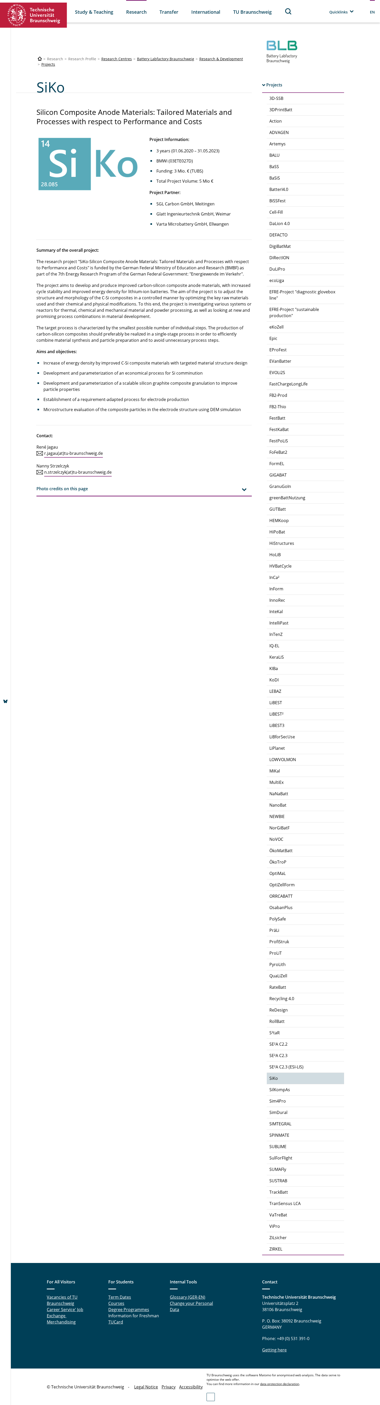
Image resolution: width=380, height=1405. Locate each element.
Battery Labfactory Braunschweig (165, 58)
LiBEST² (276, 714)
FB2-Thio (277, 407)
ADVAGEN (279, 132)
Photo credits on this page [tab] (62, 489)
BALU (274, 155)
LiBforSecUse (282, 737)
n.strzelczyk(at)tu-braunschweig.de (78, 472)
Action (275, 121)
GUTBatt (277, 509)
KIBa (273, 668)
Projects (48, 64)
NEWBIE (277, 816)
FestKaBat (279, 429)
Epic (273, 338)
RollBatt (277, 1021)
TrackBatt (278, 1192)
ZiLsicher (278, 1237)
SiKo (273, 1078)
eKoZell (276, 327)
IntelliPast (278, 623)
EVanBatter (280, 361)
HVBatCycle (280, 566)
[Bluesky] (5, 702)
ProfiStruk (279, 942)
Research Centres (116, 58)
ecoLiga (276, 280)
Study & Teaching (94, 12)
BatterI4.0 (278, 189)
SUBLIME (277, 1146)
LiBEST (275, 702)
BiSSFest (277, 201)
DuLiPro (277, 269)
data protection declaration (279, 1384)
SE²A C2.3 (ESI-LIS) (286, 1067)
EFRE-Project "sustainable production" (294, 312)
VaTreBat (278, 1215)
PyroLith (277, 964)
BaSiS (274, 178)
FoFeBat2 (278, 452)
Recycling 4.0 (281, 998)
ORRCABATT (281, 896)
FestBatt (277, 418)
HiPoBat (277, 532)
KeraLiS (276, 657)
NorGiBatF (279, 828)
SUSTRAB (278, 1181)
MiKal (274, 771)
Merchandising (61, 1322)
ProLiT (275, 953)
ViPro (274, 1226)
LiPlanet (277, 748)
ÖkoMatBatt (281, 850)
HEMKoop (279, 520)
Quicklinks (338, 12)
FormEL (276, 463)
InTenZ (276, 634)
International (205, 12)
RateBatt (277, 987)
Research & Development (221, 58)
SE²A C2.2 (278, 1044)
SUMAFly (277, 1169)
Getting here (274, 1350)
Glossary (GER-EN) (187, 1297)
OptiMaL (277, 873)
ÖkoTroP (277, 862)
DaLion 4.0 (279, 223)
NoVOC (276, 839)
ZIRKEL (275, 1249)
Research (136, 12)
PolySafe (277, 919)
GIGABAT (278, 475)
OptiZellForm (282, 885)
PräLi (274, 930)
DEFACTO (278, 235)
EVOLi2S (277, 372)
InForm (276, 589)
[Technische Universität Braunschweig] (33, 15)
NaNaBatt (278, 794)
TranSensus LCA (285, 1203)
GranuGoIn (280, 486)
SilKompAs (279, 1089)
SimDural (278, 1112)
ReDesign (278, 1010)
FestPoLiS (278, 441)
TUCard (115, 1322)
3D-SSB (276, 98)
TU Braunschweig (252, 12)
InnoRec (277, 600)
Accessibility (191, 1387)
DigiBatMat (280, 246)
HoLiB (275, 554)
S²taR (274, 1033)
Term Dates (119, 1297)
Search (288, 11)
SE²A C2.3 (278, 1055)
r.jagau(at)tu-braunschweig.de (73, 453)
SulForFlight (280, 1158)
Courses (116, 1303)
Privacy (169, 1387)
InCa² (274, 577)
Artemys (277, 144)
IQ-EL (274, 646)
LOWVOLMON (282, 759)
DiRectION (279, 258)
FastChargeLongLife (288, 384)
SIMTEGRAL (280, 1124)
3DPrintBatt (280, 110)
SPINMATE (279, 1135)
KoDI (274, 680)
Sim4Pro (277, 1101)
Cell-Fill (276, 212)
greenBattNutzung (287, 498)
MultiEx (276, 782)
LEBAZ (275, 691)
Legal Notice (146, 1387)
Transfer (168, 12)
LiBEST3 (276, 725)
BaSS (274, 166)
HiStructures (281, 543)
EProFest (278, 350)
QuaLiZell (278, 976)
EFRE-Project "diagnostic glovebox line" (302, 295)
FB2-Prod (278, 395)
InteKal (276, 611)
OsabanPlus (281, 907)
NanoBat (277, 805)
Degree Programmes (128, 1309)
